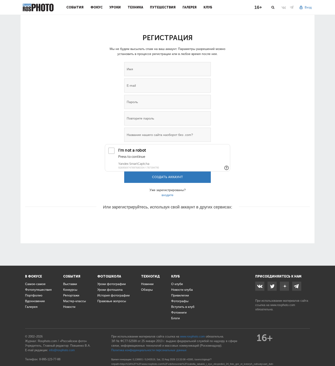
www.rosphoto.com (282, 305)
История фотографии (113, 295)
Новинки (147, 284)
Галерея (190, 7)
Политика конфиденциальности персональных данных (149, 350)
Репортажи (71, 295)
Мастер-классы (74, 301)
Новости (69, 307)
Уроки (115, 7)
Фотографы (179, 301)
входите (167, 195)
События (75, 7)
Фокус (96, 7)
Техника (135, 7)
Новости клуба (182, 289)
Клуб (208, 7)
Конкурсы (70, 289)
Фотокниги (179, 312)
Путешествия (163, 7)
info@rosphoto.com (62, 350)
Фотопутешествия (38, 289)
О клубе (177, 284)
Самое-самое (35, 284)
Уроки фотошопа (110, 289)
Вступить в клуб (182, 307)
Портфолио (33, 295)
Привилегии (180, 295)
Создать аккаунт (167, 177)
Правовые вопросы (111, 301)
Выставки (70, 284)
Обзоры (147, 289)
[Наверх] (329, 351)
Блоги (175, 318)
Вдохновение (35, 301)
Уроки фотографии (111, 284)
